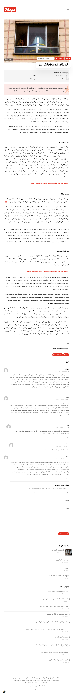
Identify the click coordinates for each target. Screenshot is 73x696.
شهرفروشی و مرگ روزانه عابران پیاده (56, 660)
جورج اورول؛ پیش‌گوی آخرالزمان (59, 575)
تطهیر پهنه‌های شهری (62, 560)
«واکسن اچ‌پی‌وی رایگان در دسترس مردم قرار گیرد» (52, 644)
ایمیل (67, 493)
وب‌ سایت (66, 500)
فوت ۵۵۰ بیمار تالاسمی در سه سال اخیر (55, 599)
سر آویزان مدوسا (64, 567)
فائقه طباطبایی (58, 72)
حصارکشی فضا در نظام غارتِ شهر (57, 614)
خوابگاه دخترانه (57, 355)
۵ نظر (34, 76)
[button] (68, 9)
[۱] (6, 202)
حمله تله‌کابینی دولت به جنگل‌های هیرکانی (54, 652)
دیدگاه (67, 508)
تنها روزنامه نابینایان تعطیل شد (58, 591)
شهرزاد (67, 369)
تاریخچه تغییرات (32, 686)
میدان (63, 79)
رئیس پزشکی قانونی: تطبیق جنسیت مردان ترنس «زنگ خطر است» (47, 629)
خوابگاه (65, 355)
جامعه (68, 58)
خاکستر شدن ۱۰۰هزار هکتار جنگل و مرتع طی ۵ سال (52, 622)
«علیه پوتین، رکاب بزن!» (60, 637)
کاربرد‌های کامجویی (58, 550)
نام (34, 493)
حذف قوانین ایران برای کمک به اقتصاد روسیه (54, 606)
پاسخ (68, 391)
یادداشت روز (60, 58)
